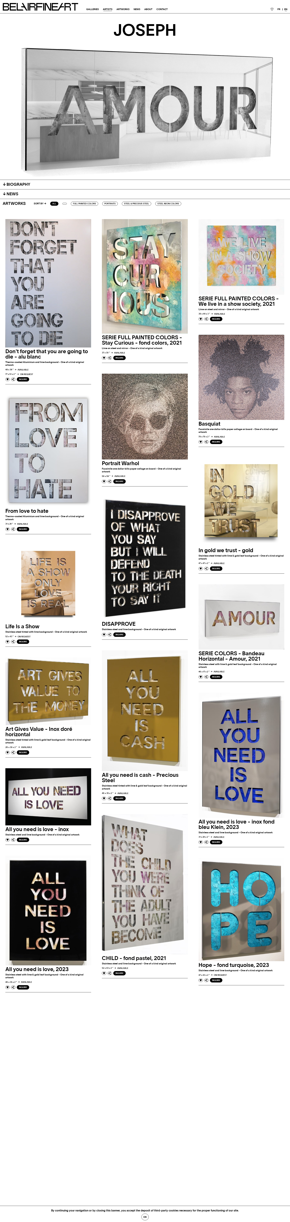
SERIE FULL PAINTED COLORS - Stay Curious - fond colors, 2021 (142, 340)
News (137, 9)
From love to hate (27, 511)
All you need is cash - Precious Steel (140, 777)
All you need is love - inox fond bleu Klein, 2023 (237, 824)
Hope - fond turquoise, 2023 (234, 965)
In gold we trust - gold (226, 550)
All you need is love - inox (37, 829)
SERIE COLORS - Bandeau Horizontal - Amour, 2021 (231, 656)
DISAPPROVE (119, 624)
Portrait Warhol (120, 463)
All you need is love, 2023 (37, 969)
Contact (162, 9)
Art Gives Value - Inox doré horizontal (38, 731)
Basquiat (209, 424)
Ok (145, 1217)
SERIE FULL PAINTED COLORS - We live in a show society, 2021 (239, 301)
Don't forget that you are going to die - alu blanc (46, 354)
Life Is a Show (22, 626)
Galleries (92, 9)
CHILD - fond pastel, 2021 (134, 958)
